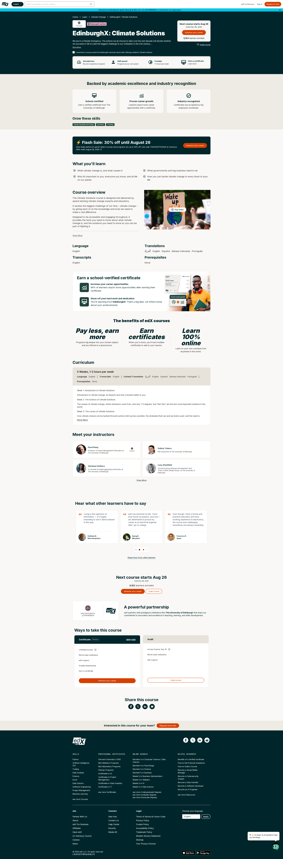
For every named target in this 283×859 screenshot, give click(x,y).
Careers (76, 840)
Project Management (81, 790)
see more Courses (80, 799)
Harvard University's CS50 (109, 759)
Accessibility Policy (145, 828)
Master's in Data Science (143, 787)
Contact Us (113, 820)
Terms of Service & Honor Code (150, 816)
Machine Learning (80, 794)
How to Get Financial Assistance (191, 763)
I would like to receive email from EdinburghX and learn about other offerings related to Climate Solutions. (114, 52)
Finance (76, 776)
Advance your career (194, 32)
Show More (77, 47)
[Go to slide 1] (139, 549)
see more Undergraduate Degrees (147, 792)
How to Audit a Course (187, 766)
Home (75, 17)
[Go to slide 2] (143, 549)
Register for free (273, 4)
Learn (16, 4)
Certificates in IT (105, 787)
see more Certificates (107, 792)
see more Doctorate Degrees (145, 797)
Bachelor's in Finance (142, 769)
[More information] (101, 149)
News (75, 844)
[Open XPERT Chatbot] (276, 845)
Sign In (259, 4)
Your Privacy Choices (146, 844)
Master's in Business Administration (147, 776)
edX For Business (247, 4)
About (75, 820)
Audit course (205, 45)
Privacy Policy (142, 820)
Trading (76, 769)
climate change (98, 17)
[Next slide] (147, 550)
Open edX (77, 832)
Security (112, 828)
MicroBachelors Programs (109, 766)
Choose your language (192, 811)
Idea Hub (112, 816)
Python (76, 759)
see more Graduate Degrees (144, 795)
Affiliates (77, 828)
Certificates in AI (105, 773)
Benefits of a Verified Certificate (191, 759)
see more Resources (186, 795)
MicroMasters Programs (108, 763)
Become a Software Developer (191, 786)
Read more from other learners (141, 557)
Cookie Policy (142, 824)
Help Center (113, 824)
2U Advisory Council (82, 836)
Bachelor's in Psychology (143, 765)
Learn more (176, 10)
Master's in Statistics (141, 780)
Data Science (78, 783)
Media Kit (112, 832)
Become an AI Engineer (188, 789)
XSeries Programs (106, 770)
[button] (91, 4)
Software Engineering (82, 787)
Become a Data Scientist (188, 782)
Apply (205, 816)
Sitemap (139, 840)
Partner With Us (80, 816)
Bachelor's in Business (142, 773)
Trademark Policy (144, 832)
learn (84, 17)
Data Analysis (78, 773)
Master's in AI (138, 783)
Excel (75, 780)
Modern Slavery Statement (148, 836)
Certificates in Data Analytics (110, 783)
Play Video (179, 210)
